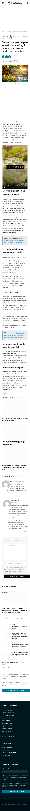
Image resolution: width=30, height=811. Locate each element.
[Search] (27, 3)
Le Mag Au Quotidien (7, 723)
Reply (26, 496)
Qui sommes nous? (7, 747)
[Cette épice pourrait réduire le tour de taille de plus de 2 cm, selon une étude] (6, 645)
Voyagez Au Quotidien (8, 736)
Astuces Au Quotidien (8, 712)
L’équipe (4, 758)
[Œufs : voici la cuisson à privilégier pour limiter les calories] (15, 408)
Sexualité (5, 592)
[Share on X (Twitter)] (6, 56)
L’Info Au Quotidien (7, 710)
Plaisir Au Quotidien (7, 728)
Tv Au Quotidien (6, 720)
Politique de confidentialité (9, 752)
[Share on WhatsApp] (9, 56)
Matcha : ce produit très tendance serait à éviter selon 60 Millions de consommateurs (13, 443)
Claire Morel (17, 36)
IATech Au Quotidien (7, 731)
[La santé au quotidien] (15, 3)
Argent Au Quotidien (7, 726)
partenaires (10, 686)
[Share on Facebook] (3, 56)
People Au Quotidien (7, 718)
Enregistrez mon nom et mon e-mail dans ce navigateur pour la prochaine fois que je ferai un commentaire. (15, 569)
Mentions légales (6, 755)
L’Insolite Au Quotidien (8, 715)
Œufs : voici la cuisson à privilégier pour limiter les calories (20, 626)
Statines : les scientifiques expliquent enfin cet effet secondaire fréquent (20, 654)
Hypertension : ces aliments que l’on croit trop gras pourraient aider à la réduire (14, 467)
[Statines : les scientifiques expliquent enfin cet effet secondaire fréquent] (6, 655)
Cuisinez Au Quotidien (8, 734)
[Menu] (3, 3)
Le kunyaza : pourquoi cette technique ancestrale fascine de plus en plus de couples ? (14, 610)
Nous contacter (6, 750)
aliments (4, 393)
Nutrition (5, 36)
